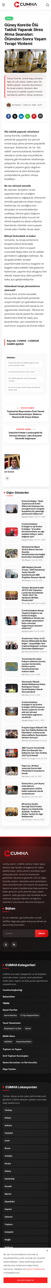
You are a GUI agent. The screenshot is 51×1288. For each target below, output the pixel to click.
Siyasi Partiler (10, 1009)
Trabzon (9, 1224)
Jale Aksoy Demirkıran (31, 652)
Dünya (8, 1118)
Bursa (7, 1148)
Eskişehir (9, 1232)
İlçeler (28, 1028)
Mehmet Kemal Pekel (30, 741)
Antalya (8, 1156)
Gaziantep (9, 1178)
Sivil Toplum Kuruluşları (16, 1055)
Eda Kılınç (25, 675)
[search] (47, 5)
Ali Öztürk (9, 471)
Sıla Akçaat (26, 560)
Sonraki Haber (23, 429)
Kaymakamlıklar (23, 1041)
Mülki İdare (9, 1036)
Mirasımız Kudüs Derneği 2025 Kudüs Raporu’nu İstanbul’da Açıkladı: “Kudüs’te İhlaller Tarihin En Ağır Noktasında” (32, 810)
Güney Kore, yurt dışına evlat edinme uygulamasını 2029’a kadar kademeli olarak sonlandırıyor (33, 788)
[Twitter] (6, 944)
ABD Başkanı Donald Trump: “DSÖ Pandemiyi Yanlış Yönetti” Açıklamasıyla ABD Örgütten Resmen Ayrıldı (33, 572)
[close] (47, 1250)
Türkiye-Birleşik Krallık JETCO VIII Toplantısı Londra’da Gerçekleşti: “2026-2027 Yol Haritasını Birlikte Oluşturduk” (33, 593)
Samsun (8, 1217)
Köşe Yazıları (9, 1069)
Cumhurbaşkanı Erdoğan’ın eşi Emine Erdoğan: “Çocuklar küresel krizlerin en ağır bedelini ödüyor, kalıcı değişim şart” (33, 530)
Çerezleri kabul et (25, 1280)
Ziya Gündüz (27, 820)
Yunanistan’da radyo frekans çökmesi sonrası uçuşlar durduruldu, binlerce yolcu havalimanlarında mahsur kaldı (33, 665)
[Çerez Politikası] (34, 1269)
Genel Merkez (10, 1015)
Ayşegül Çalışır (27, 517)
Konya (8, 1163)
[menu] (3, 5)
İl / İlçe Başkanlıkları (30, 1015)
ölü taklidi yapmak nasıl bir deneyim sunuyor (22, 379)
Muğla (8, 1239)
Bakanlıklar (9, 996)
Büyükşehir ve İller (12, 1028)
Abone (42, 933)
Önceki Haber (27, 408)
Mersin (8, 1194)
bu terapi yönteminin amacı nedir (21, 372)
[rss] (14, 944)
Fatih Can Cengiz (28, 759)
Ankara (8, 1125)
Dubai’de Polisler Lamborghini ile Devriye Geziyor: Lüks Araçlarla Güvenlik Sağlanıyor (25, 435)
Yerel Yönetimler (12, 1023)
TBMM (6, 1003)
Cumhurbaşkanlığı (12, 990)
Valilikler (8, 1041)
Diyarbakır (10, 1201)
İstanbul (9, 1133)
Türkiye (8, 1110)
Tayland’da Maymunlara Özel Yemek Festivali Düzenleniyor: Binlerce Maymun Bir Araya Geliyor (25, 414)
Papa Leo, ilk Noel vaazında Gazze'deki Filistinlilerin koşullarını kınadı (33, 769)
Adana (8, 1171)
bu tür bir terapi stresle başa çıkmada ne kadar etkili (24, 388)
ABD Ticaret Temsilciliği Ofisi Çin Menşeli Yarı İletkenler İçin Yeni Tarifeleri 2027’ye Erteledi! (35, 752)
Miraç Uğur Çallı (28, 603)
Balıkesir (9, 1247)
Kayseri (8, 1209)
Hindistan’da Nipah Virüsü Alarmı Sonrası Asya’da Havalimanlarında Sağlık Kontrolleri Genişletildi (33, 552)
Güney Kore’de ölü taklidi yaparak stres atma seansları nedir (23, 364)
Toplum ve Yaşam (12, 1049)
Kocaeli (8, 1186)
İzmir (7, 1140)
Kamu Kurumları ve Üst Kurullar (20, 1062)
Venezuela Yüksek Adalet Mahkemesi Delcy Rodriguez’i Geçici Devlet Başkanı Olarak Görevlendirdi (33, 686)
